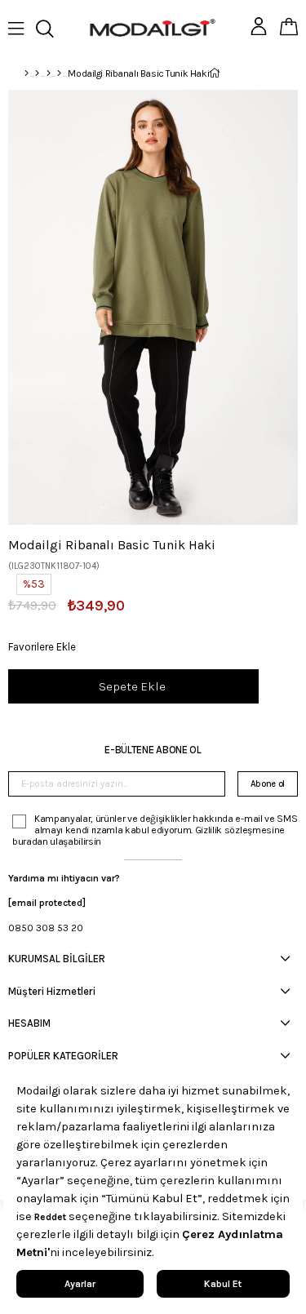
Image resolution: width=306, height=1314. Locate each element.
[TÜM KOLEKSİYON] (37, 73)
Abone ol (268, 784)
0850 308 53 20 (45, 928)
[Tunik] (59, 73)
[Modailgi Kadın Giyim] (49, 73)
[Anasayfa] (26, 73)
